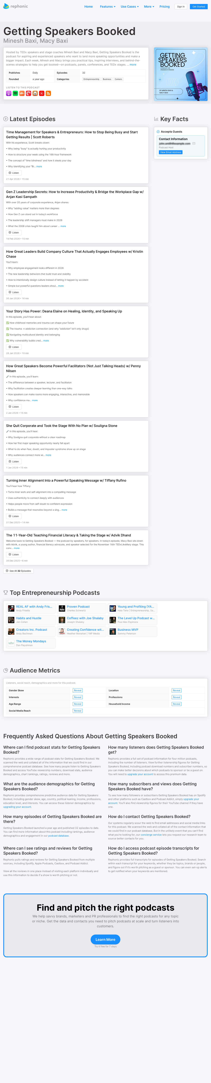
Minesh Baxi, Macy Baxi (35, 40)
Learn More (105, 939)
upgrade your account (140, 774)
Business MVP (128, 629)
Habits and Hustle (28, 618)
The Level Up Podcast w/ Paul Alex (136, 618)
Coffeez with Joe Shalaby (85, 618)
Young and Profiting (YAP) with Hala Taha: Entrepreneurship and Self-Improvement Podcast (136, 606)
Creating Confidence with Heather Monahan (86, 629)
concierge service (151, 834)
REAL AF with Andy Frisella (35, 606)
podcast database (58, 835)
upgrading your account (17, 806)
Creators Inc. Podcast (31, 629)
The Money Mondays (31, 641)
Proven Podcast (78, 606)
